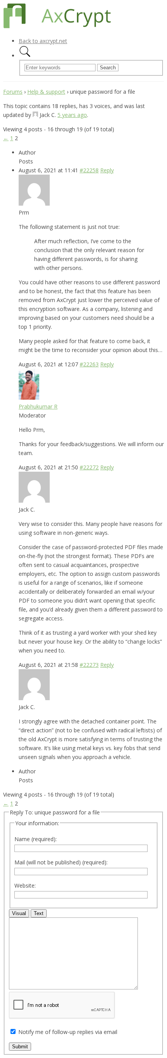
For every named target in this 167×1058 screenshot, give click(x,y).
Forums (13, 91)
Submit (20, 1046)
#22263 (89, 364)
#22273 (89, 664)
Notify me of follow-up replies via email (67, 1032)
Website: (25, 885)
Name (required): (35, 839)
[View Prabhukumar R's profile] (29, 397)
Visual (19, 913)
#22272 (89, 467)
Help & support (46, 91)
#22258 (89, 170)
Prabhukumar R (38, 406)
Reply (107, 170)
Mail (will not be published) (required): (61, 862)
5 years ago (72, 115)
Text (38, 913)
